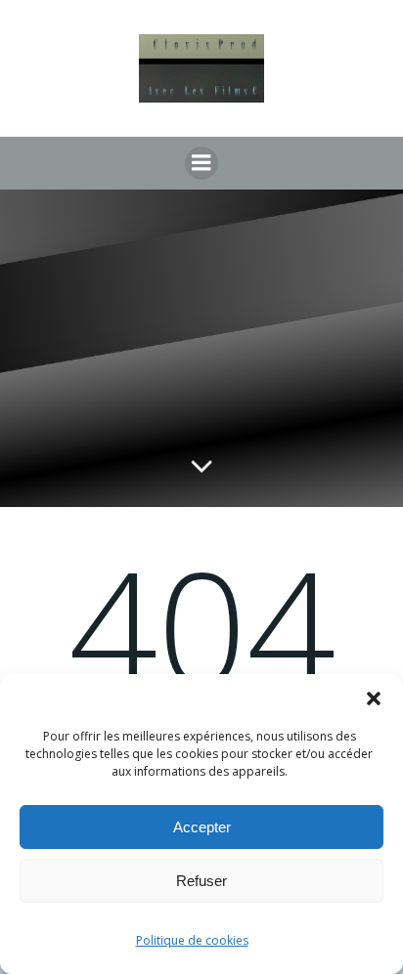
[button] (373, 698)
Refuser (201, 880)
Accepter (202, 827)
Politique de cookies (192, 940)
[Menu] (201, 163)
